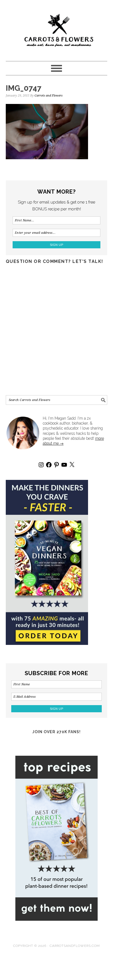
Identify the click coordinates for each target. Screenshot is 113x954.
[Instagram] (41, 464)
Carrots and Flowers (57, 28)
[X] (72, 464)
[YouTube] (64, 464)
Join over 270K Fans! (56, 732)
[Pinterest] (56, 464)
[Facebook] (49, 464)
